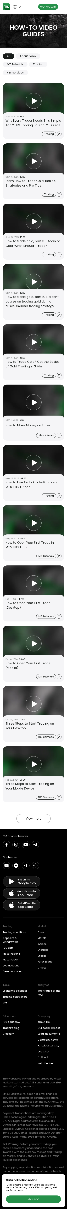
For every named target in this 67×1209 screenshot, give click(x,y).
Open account (48, 6)
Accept (33, 1199)
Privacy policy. (17, 1190)
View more (33, 819)
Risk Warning (11, 1144)
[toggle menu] (62, 7)
